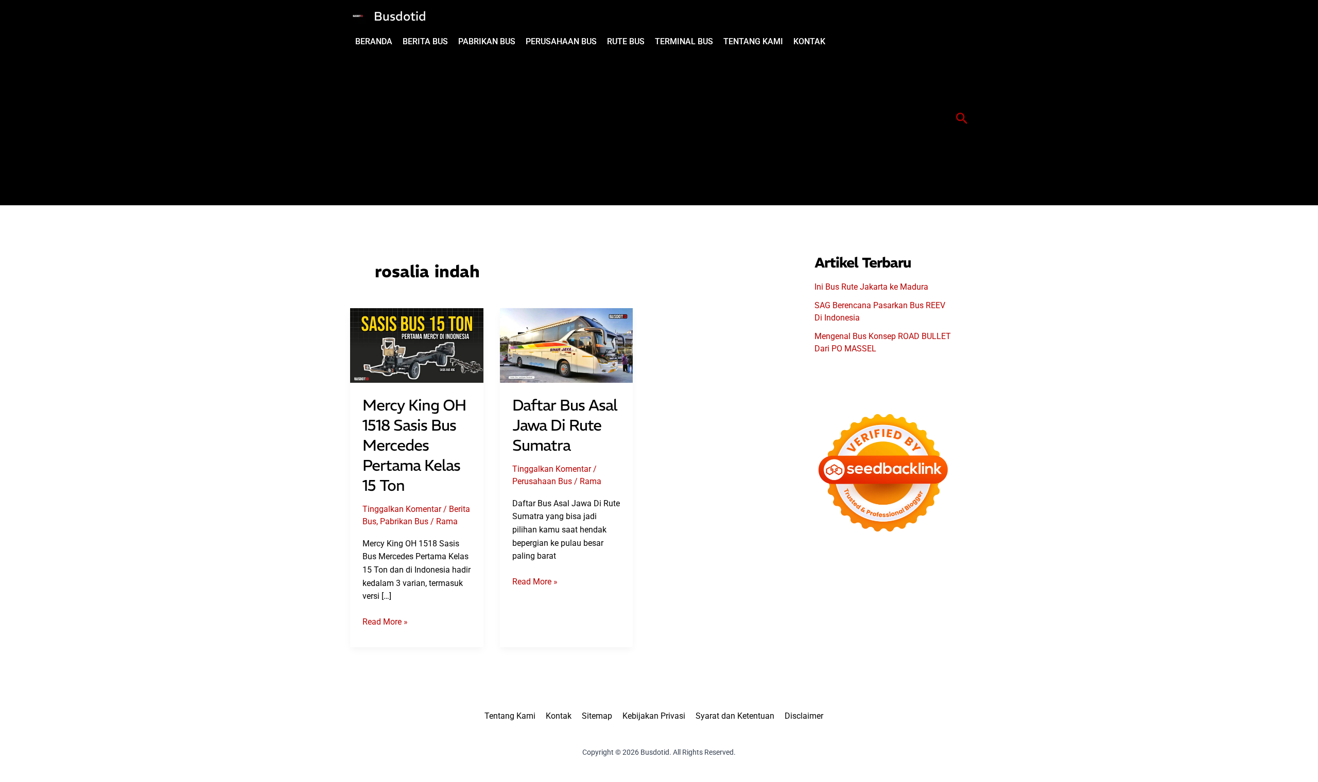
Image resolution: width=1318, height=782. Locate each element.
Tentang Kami (509, 716)
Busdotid (400, 16)
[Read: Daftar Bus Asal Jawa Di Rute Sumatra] (566, 345)
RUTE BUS (626, 41)
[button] (962, 119)
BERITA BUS (425, 41)
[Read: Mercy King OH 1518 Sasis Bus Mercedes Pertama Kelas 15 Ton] (416, 345)
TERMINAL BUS (684, 41)
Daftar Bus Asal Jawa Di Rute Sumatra (564, 425)
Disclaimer (804, 716)
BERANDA (373, 41)
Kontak (558, 716)
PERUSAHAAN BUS (561, 41)
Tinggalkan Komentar (401, 509)
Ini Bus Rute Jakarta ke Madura (871, 287)
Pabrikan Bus (404, 521)
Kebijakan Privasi (653, 716)
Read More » (385, 622)
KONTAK (809, 41)
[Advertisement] (590, 128)
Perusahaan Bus (542, 481)
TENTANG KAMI (753, 41)
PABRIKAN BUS (486, 41)
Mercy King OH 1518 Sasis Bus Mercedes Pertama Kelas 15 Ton (414, 445)
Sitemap (597, 716)
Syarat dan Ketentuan (735, 716)
